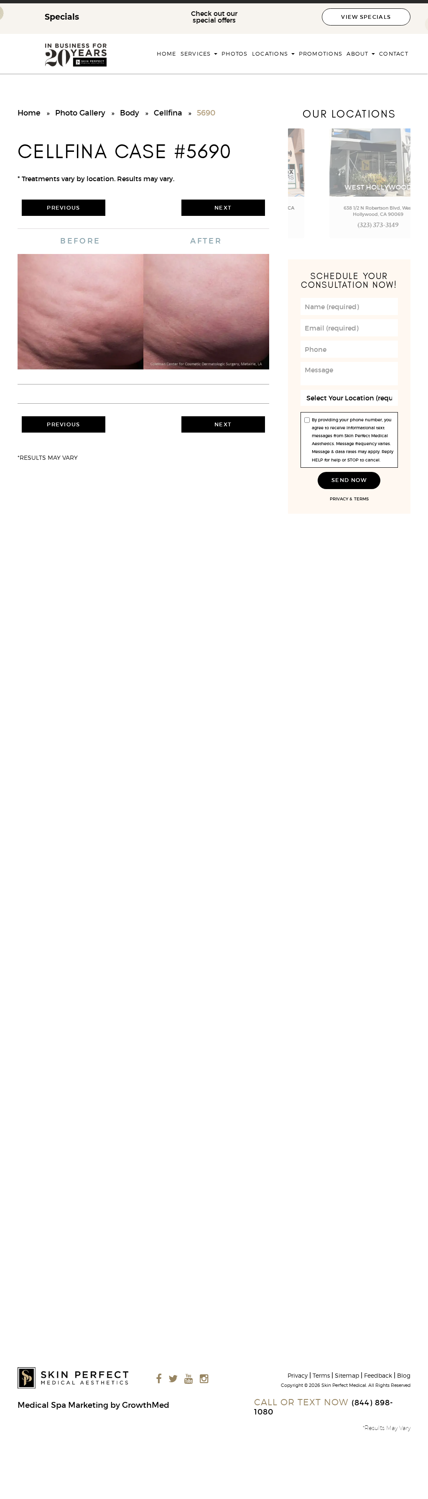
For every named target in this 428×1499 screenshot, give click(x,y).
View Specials (366, 17)
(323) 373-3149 (349, 226)
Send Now (349, 480)
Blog (403, 1375)
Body (129, 113)
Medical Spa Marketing (63, 1405)
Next (223, 208)
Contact (393, 54)
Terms (361, 499)
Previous (63, 208)
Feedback (378, 1375)
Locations (271, 54)
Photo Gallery (80, 113)
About (358, 54)
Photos (235, 54)
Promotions (321, 54)
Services (197, 54)
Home (166, 54)
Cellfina (168, 113)
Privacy (339, 499)
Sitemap (347, 1375)
